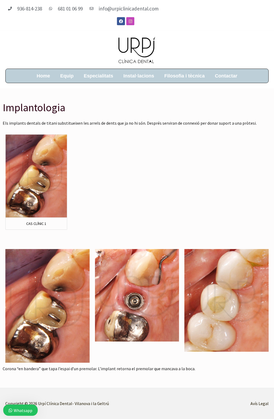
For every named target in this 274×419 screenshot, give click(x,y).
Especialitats (98, 76)
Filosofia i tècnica (184, 76)
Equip (67, 76)
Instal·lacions (138, 76)
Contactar (226, 76)
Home (43, 76)
